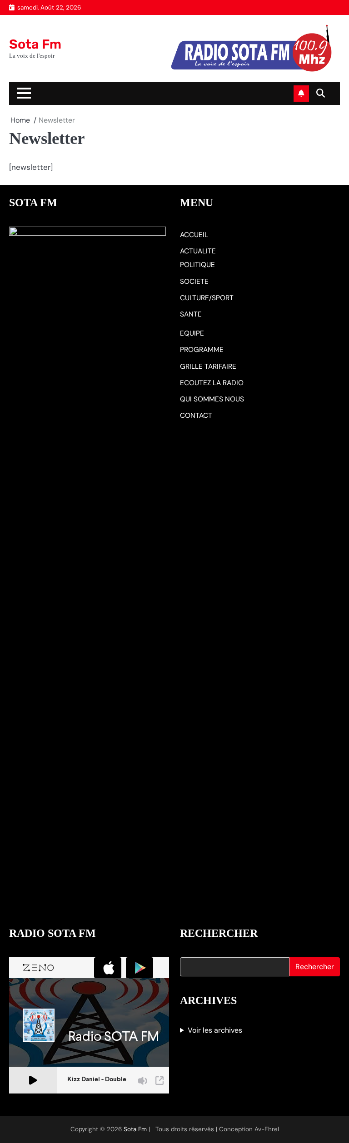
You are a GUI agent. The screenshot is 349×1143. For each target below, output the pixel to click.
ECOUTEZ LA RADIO (212, 382)
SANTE (191, 314)
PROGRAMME (202, 349)
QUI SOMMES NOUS (212, 399)
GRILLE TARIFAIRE (208, 366)
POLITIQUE (197, 264)
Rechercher (314, 966)
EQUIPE (192, 333)
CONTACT (196, 415)
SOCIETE (194, 281)
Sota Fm (35, 44)
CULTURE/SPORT (207, 297)
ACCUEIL (194, 234)
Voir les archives (215, 1030)
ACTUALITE (198, 251)
